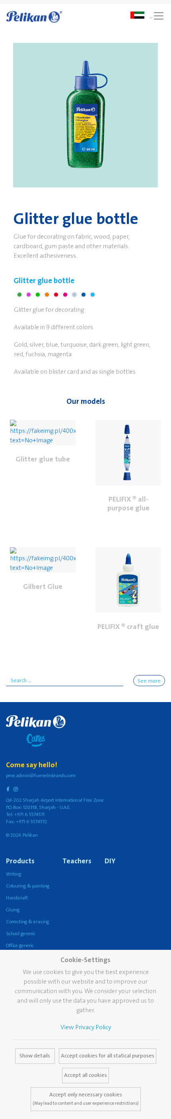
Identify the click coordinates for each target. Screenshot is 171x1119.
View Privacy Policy (85, 1027)
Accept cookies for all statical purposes (107, 1056)
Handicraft (17, 898)
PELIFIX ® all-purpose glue (128, 503)
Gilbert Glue (42, 587)
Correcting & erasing (27, 921)
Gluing (12, 910)
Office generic (20, 945)
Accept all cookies (85, 1075)
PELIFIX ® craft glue (128, 627)
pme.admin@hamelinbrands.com (41, 775)
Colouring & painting (27, 886)
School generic (20, 933)
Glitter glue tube (43, 459)
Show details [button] (34, 1056)
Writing (13, 874)
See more (149, 681)
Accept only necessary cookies (86, 1099)
